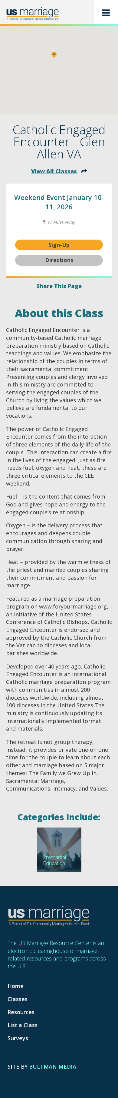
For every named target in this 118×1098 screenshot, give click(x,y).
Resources (21, 1012)
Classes (18, 999)
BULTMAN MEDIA (52, 1066)
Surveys (18, 1038)
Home (16, 986)
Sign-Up (59, 244)
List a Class (23, 1025)
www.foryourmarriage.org (73, 606)
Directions (59, 260)
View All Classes (54, 171)
